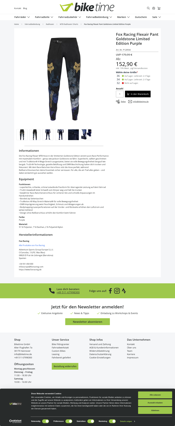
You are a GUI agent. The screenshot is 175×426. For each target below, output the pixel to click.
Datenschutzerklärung (100, 354)
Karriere (131, 354)
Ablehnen (155, 410)
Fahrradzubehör (67, 17)
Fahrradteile (42, 17)
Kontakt (17, 8)
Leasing (55, 354)
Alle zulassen (155, 395)
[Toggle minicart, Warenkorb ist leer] (159, 8)
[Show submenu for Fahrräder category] (28, 17)
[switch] (68, 421)
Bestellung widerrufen (65, 366)
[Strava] (124, 291)
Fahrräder (20, 17)
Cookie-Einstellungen (99, 357)
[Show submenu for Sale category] (159, 17)
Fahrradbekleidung (97, 17)
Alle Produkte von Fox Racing (32, 245)
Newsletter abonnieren (87, 321)
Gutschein (141, 17)
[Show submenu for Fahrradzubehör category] (79, 17)
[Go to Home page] (89, 8)
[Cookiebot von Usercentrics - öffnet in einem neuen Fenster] (15, 421)
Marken (121, 17)
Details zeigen (126, 421)
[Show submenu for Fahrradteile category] (51, 17)
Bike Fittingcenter (60, 344)
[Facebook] (110, 291)
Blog (25, 8)
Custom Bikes (58, 350)
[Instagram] (117, 291)
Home (16, 24)
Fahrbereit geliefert (61, 357)
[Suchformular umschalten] (148, 8)
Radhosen (50, 24)
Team (129, 350)
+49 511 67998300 (68, 292)
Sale (154, 17)
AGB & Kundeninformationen (104, 347)
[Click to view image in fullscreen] (64, 79)
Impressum (132, 357)
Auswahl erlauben (155, 403)
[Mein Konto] (154, 8)
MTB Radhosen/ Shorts (69, 24)
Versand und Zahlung (100, 344)
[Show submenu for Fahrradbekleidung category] (110, 17)
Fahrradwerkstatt (60, 347)
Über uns (131, 347)
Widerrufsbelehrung (99, 350)
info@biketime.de (23, 354)
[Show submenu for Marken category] (128, 17)
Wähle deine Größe (126, 72)
